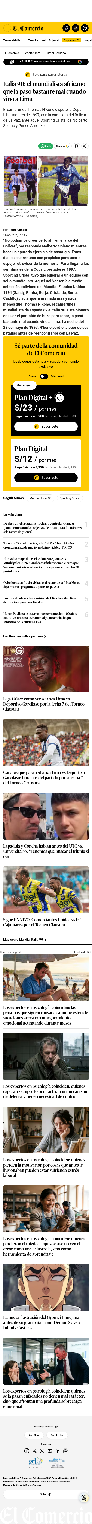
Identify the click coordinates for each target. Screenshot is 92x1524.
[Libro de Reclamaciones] (57, 1463)
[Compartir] (85, 146)
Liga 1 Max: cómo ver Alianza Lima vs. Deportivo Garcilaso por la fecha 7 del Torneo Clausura (44, 703)
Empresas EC (72, 40)
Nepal (88, 40)
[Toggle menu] (7, 28)
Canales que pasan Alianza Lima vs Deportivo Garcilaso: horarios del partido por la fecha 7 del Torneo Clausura (44, 777)
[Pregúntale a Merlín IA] (84, 1497)
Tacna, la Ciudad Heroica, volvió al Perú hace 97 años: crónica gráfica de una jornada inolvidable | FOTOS (39, 545)
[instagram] (42, 1450)
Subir (43, 1494)
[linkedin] (57, 1450)
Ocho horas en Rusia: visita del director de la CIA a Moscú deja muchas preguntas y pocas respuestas (42, 584)
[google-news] (65, 1450)
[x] (34, 1450)
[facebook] (26, 1450)
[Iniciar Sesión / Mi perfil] (85, 28)
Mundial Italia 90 (41, 498)
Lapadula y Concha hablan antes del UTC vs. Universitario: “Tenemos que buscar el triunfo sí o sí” (46, 851)
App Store (34, 1435)
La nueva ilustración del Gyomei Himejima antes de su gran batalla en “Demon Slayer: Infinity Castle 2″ (41, 1322)
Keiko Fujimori (50, 40)
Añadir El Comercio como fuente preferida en (45, 61)
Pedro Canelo (18, 230)
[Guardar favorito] (76, 146)
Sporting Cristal (70, 498)
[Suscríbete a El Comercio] (74, 28)
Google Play (57, 1435)
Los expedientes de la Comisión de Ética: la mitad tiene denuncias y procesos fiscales (40, 600)
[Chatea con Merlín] (66, 28)
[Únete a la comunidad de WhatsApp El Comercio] (45, 146)
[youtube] (49, 1450)
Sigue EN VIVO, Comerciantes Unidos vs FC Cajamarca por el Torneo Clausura (42, 922)
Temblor (33, 40)
